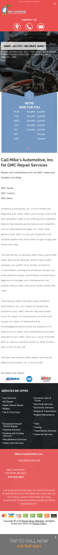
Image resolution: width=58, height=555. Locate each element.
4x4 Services (9, 398)
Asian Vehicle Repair (13, 405)
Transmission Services (45, 431)
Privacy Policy (40, 523)
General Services (11, 430)
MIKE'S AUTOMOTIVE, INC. (14, 52)
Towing (37, 427)
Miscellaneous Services (15, 439)
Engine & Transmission (45, 411)
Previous (2, 379)
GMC (14, 57)
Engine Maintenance (44, 415)
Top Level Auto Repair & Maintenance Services (28, 53)
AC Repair (8, 401)
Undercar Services (43, 434)
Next (55, 379)
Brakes (6, 408)
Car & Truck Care (11, 412)
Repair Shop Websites (33, 521)
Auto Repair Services (29, 460)
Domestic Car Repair (12, 372)
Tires (36, 424)
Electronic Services (44, 407)
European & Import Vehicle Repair (12, 425)
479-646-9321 (16, 477)
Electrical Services (43, 404)
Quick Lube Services (13, 443)
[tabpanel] (29, 126)
